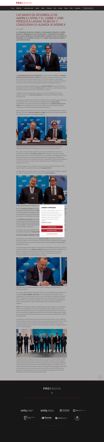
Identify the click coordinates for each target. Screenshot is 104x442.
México (43, 8)
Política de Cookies (46, 222)
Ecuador (60, 8)
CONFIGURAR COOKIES (51, 234)
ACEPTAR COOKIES (51, 227)
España (37, 8)
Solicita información (88, 8)
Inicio (13, 8)
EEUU (71, 8)
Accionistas (77, 8)
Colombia (49, 8)
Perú (55, 8)
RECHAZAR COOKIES (52, 230)
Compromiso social (28, 8)
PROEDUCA (19, 8)
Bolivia (66, 8)
